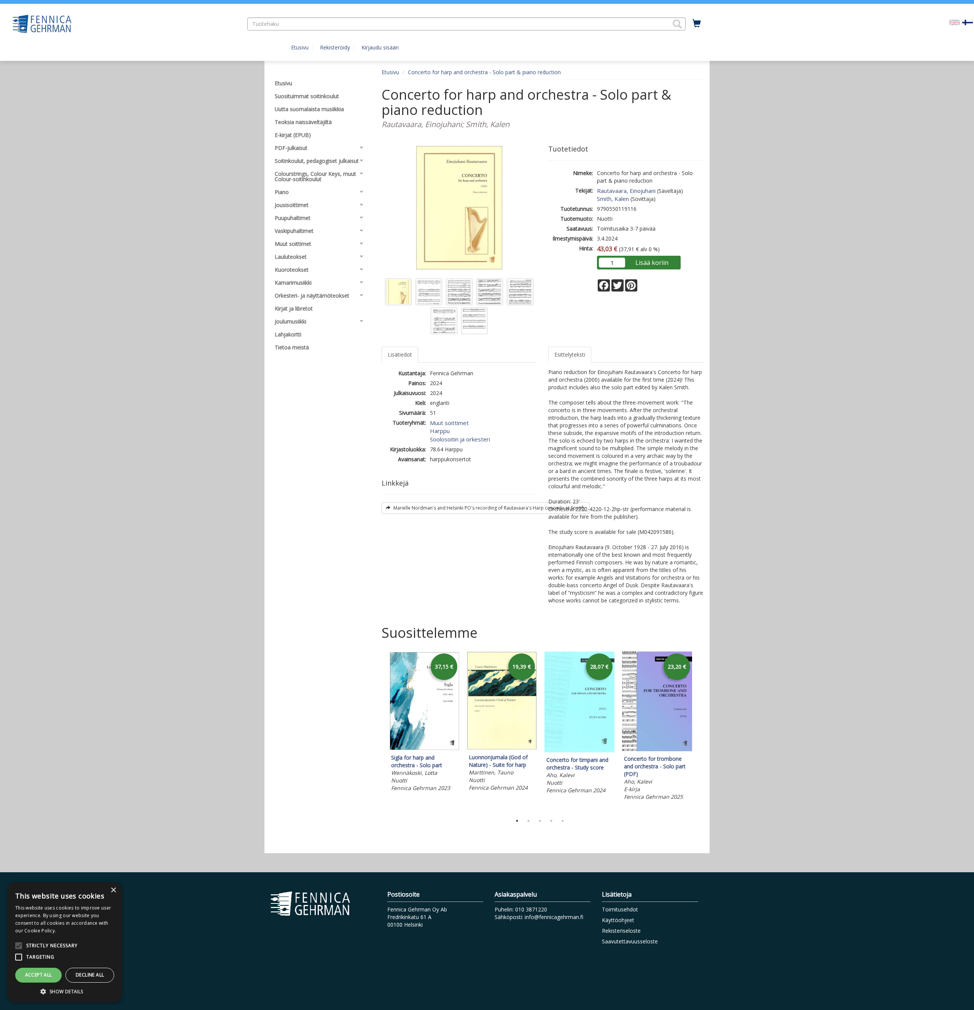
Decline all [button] (90, 975)
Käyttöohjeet (618, 920)
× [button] (113, 890)
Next (700, 731)
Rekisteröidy (335, 47)
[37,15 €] (424, 748)
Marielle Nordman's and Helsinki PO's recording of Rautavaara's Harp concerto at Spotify (489, 508)
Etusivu (300, 47)
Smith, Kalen (613, 198)
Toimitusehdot (620, 909)
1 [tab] (517, 821)
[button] (677, 24)
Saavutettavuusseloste (630, 941)
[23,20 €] (657, 749)
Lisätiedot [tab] (400, 354)
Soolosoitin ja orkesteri (460, 439)
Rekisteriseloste (621, 930)
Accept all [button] (38, 975)
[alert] (65, 942)
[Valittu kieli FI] (967, 21)
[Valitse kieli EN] (954, 21)
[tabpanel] (424, 722)
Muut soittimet (449, 423)
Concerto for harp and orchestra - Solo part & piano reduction (484, 72)
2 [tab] (528, 821)
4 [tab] (551, 821)
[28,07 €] (579, 750)
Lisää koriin (651, 262)
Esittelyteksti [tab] (569, 354)
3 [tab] (540, 821)
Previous (380, 731)
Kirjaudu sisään (380, 47)
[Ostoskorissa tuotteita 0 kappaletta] (696, 23)
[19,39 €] (502, 747)
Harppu (440, 431)
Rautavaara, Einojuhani (626, 190)
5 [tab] (563, 821)
